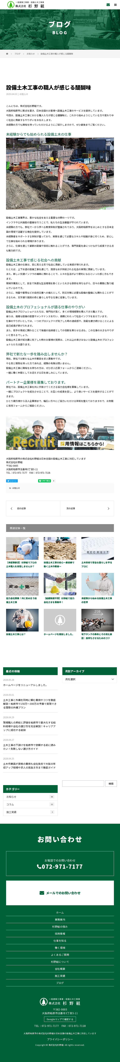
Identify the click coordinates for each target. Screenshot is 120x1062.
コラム (29, 804)
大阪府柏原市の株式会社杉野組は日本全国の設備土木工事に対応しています (60, 1033)
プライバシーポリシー (60, 1039)
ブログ (60, 983)
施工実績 (29, 812)
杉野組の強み (60, 926)
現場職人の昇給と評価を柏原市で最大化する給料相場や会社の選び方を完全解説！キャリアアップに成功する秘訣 (29, 726)
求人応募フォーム (60, 368)
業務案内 (60, 919)
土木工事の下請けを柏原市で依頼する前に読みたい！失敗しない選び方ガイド (29, 747)
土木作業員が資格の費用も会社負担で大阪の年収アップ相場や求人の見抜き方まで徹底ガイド (29, 765)
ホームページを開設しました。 (59, 634)
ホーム (60, 912)
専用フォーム (15, 405)
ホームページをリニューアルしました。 (25, 685)
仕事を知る (60, 940)
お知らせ (23, 94)
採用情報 (60, 933)
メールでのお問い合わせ (62, 893)
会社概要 (60, 969)
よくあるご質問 (60, 955)
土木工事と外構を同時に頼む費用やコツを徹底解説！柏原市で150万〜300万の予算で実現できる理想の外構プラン (30, 703)
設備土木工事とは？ (16, 634)
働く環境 (60, 947)
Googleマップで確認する (60, 1019)
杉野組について (60, 962)
